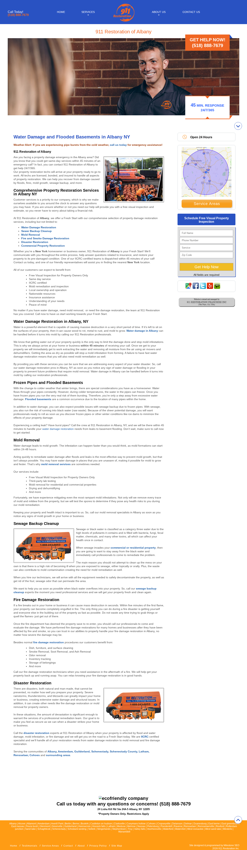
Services (88, 11)
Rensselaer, (22, 755)
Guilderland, (82, 751)
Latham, (144, 751)
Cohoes (35, 755)
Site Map (116, 845)
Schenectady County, (124, 751)
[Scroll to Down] (238, 126)
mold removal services (56, 464)
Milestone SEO (231, 845)
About (81, 845)
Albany (52, 751)
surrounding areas (58, 755)
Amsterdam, (66, 751)
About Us (159, 11)
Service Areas (207, 204)
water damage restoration (58, 428)
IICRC (144, 736)
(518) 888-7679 (18, 15)
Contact (68, 845)
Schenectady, (100, 751)
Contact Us (191, 11)
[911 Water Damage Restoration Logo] (123, 21)
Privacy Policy (98, 845)
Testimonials (29, 845)
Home (61, 11)
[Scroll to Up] (238, 820)
